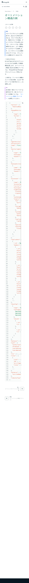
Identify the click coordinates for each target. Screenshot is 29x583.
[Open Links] (26, 2)
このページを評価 (9, 24)
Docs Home (8, 11)
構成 (17, 11)
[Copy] (22, 103)
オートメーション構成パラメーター (14, 96)
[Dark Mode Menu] (26, 7)
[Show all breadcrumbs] (13, 11)
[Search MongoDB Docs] (24, 7)
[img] (6, 27)
